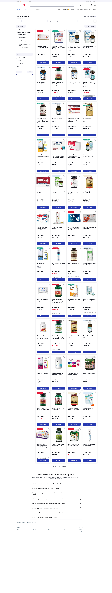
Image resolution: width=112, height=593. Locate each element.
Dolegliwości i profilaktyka (33, 12)
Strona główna (19, 12)
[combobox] (52, 5)
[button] (36, 9)
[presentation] (95, 21)
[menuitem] (20, 9)
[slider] (16, 74)
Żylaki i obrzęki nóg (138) (24, 47)
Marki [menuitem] (24, 1)
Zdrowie (25, 12)
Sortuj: (87, 26)
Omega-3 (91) (22, 40)
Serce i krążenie (22, 34)
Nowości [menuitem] (29, 1)
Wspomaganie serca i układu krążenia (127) (25, 45)
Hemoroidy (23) (22, 37)
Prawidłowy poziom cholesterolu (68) (23, 42)
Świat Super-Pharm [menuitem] (90, 1)
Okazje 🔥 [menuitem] (18, 1)
